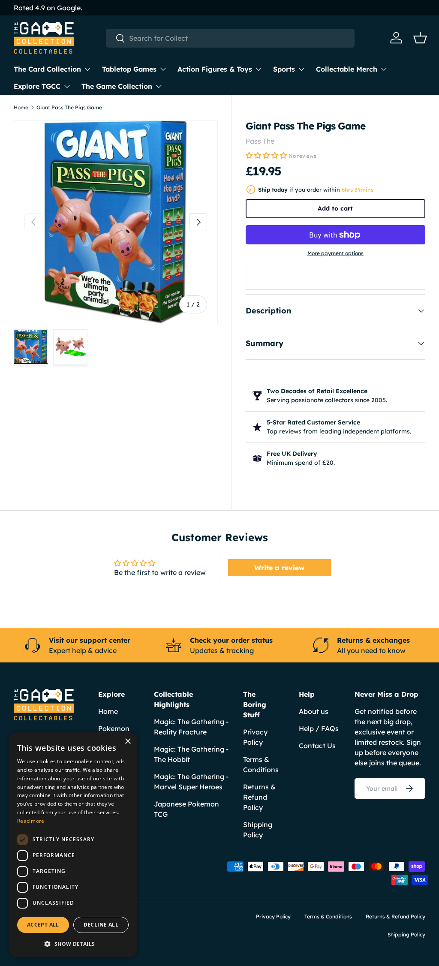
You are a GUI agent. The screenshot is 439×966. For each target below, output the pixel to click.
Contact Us (317, 745)
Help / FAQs (319, 728)
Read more (31, 821)
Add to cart (335, 208)
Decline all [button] (101, 924)
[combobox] (230, 38)
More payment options (335, 253)
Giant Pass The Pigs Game (69, 107)
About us (313, 711)
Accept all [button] (43, 924)
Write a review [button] (279, 567)
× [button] (127, 741)
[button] (420, 37)
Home (21, 107)
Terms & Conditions (328, 916)
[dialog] (73, 844)
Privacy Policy (273, 916)
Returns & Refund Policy (259, 797)
